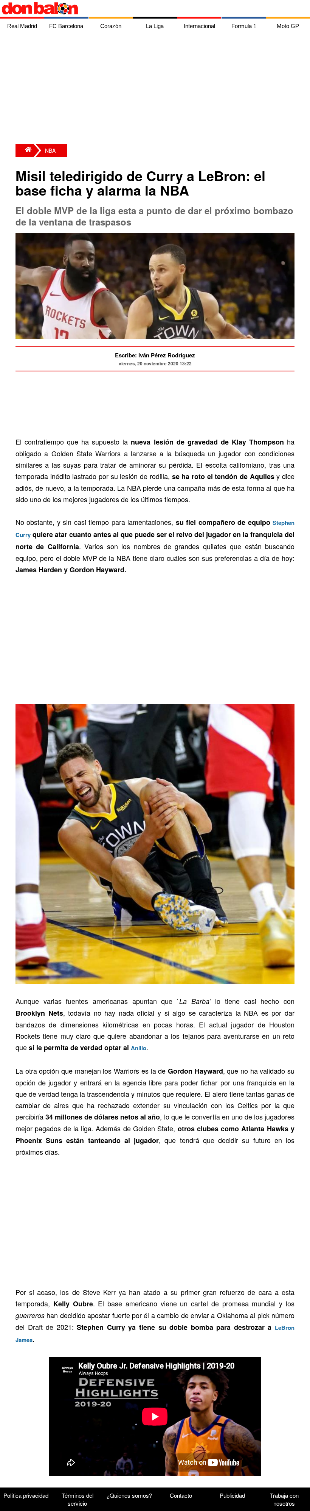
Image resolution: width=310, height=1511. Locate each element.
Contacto (181, 1495)
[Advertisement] (157, 89)
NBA (50, 150)
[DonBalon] (25, 150)
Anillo (138, 1048)
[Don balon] (146, 8)
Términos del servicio (77, 1499)
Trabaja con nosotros (284, 1499)
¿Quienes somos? (129, 1495)
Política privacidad (25, 1495)
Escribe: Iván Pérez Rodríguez (155, 355)
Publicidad (232, 1495)
